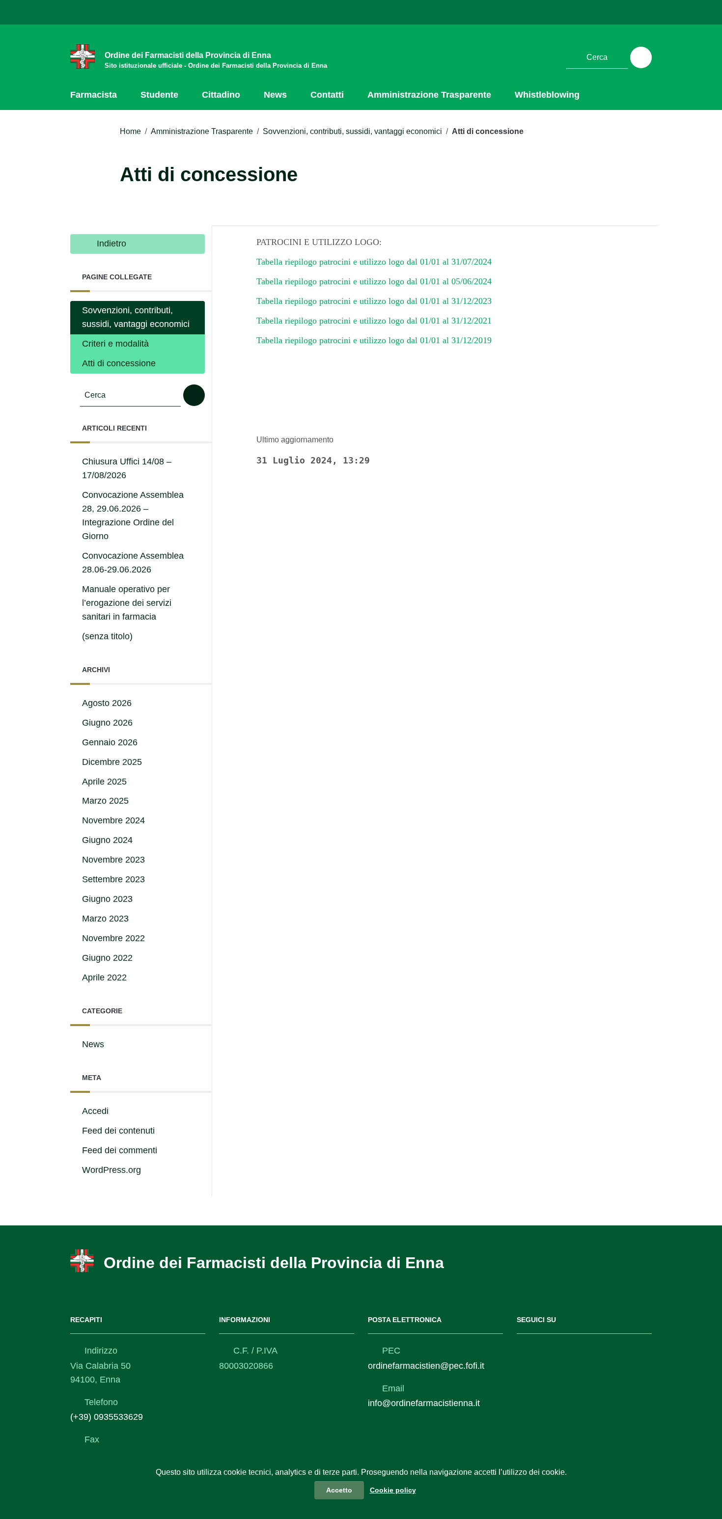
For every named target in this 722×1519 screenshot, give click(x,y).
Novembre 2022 (113, 938)
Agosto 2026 (107, 703)
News (275, 95)
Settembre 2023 (113, 879)
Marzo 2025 (105, 801)
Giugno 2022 (107, 958)
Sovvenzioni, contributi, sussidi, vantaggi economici (352, 131)
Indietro (110, 243)
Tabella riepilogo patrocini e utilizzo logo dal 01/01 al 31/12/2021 (374, 321)
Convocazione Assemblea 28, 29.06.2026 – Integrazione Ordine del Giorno (133, 515)
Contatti (327, 95)
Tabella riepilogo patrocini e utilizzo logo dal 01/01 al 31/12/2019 (374, 340)
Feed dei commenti (119, 1150)
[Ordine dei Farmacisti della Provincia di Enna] (82, 56)
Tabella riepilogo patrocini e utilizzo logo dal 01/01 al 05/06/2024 (374, 281)
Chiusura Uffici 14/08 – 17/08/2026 (126, 468)
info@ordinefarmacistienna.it (424, 1403)
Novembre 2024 (113, 820)
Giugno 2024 (107, 840)
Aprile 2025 (104, 782)
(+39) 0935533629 (106, 1417)
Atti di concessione (119, 363)
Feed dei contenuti (118, 1131)
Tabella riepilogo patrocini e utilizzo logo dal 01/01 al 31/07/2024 (374, 262)
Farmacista (93, 95)
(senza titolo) (107, 636)
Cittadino (221, 95)
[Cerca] (641, 57)
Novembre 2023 (113, 860)
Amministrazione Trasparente (429, 95)
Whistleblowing (547, 95)
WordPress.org (111, 1170)
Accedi (95, 1111)
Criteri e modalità (115, 344)
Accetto (339, 1490)
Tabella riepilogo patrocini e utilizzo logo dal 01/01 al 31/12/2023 (374, 301)
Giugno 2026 (107, 723)
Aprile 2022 (104, 977)
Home (130, 131)
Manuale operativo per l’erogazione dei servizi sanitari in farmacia (126, 603)
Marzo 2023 (105, 918)
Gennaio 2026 (110, 742)
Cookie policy (393, 1490)
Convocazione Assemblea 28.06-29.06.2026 (133, 562)
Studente (159, 95)
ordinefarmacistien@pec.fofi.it (426, 1366)
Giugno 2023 (107, 899)
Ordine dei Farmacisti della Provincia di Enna (274, 1263)
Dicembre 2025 (112, 762)
